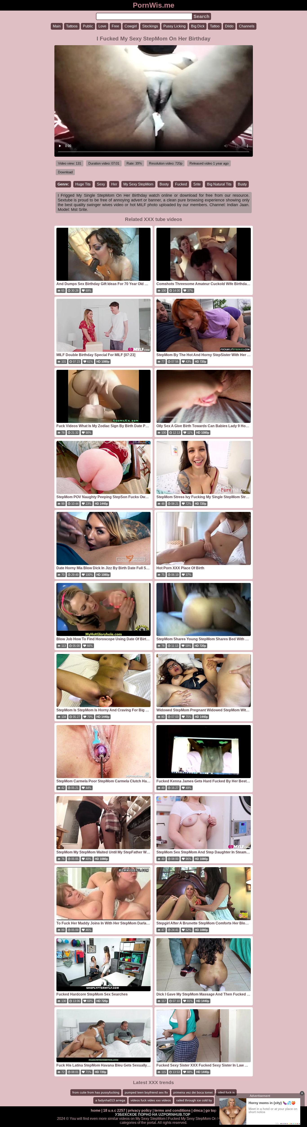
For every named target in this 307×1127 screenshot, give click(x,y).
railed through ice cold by (194, 1100)
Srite (197, 184)
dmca (198, 1110)
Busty (242, 184)
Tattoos (72, 26)
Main (57, 26)
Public (88, 26)
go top (210, 1110)
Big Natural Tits (219, 184)
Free (115, 26)
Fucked (181, 184)
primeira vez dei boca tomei (193, 1092)
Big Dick (198, 26)
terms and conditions (172, 1110)
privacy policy (140, 1110)
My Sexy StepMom (138, 184)
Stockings (150, 26)
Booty (164, 184)
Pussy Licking (174, 26)
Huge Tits (83, 184)
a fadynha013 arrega (110, 1100)
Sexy (101, 184)
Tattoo (215, 26)
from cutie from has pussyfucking (95, 1092)
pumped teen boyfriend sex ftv (146, 1092)
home (95, 1110)
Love (102, 26)
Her (114, 184)
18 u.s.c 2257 (114, 1110)
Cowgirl (131, 26)
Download (65, 172)
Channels (246, 26)
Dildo (229, 26)
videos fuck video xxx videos (151, 1100)
